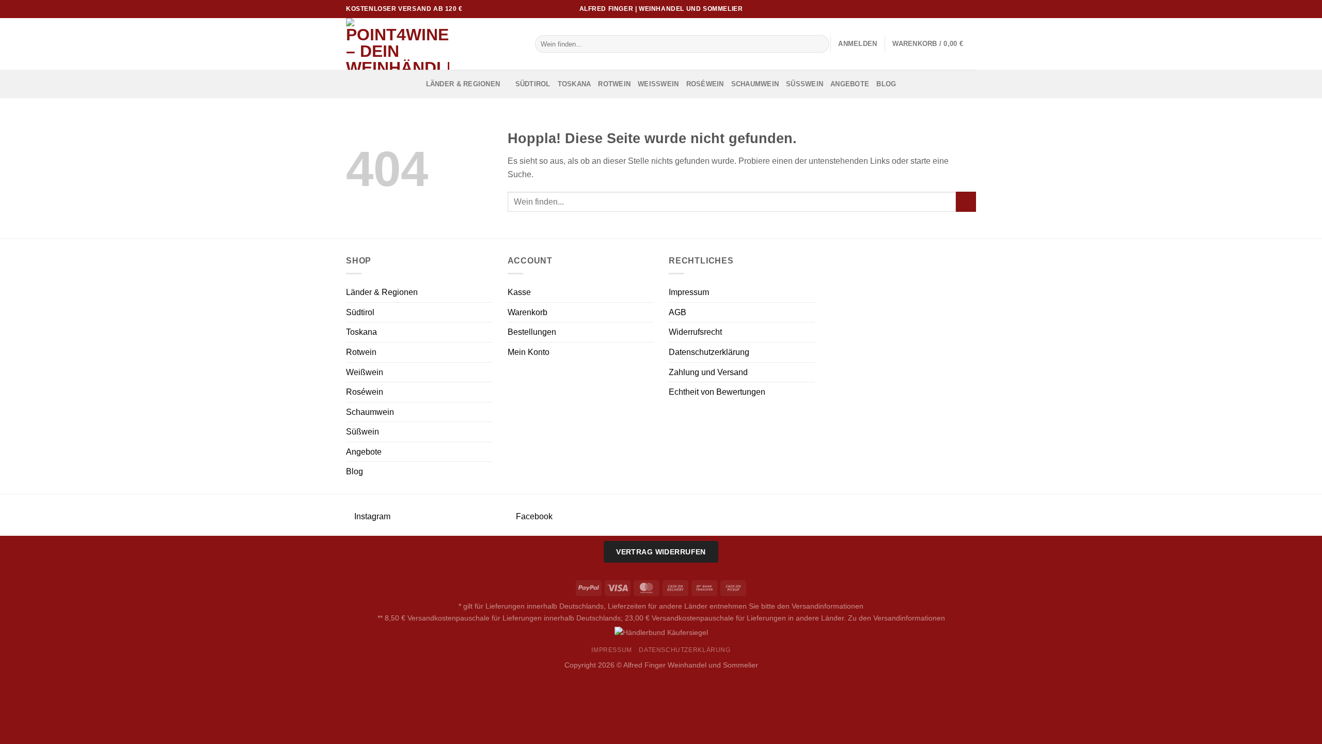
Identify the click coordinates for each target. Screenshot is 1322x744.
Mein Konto (528, 352)
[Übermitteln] (819, 44)
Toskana (574, 84)
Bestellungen (532, 332)
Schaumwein (755, 84)
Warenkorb (527, 312)
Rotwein (614, 84)
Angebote (849, 84)
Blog (886, 84)
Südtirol (532, 84)
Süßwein (804, 84)
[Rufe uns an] (971, 8)
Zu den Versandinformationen (896, 618)
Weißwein (658, 84)
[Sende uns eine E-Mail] (961, 8)
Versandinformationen (827, 606)
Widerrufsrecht (695, 332)
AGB (677, 312)
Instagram (371, 516)
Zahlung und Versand (708, 372)
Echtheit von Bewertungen (717, 392)
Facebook (533, 516)
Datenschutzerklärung (709, 352)
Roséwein (705, 84)
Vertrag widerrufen (661, 552)
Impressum (689, 292)
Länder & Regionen (463, 84)
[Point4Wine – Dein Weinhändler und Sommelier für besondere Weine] (433, 44)
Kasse (519, 292)
